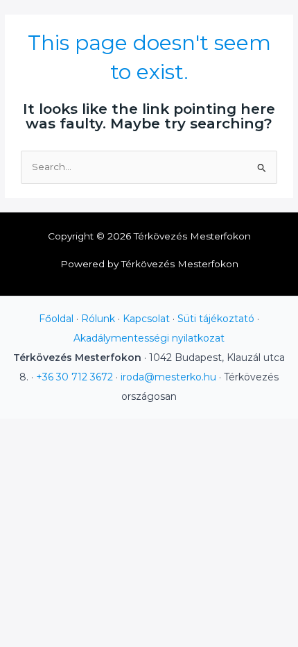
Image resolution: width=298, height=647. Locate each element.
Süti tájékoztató (215, 318)
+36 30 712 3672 (74, 377)
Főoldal (56, 318)
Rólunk (98, 318)
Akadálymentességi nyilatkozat (149, 338)
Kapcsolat (146, 318)
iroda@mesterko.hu (168, 377)
